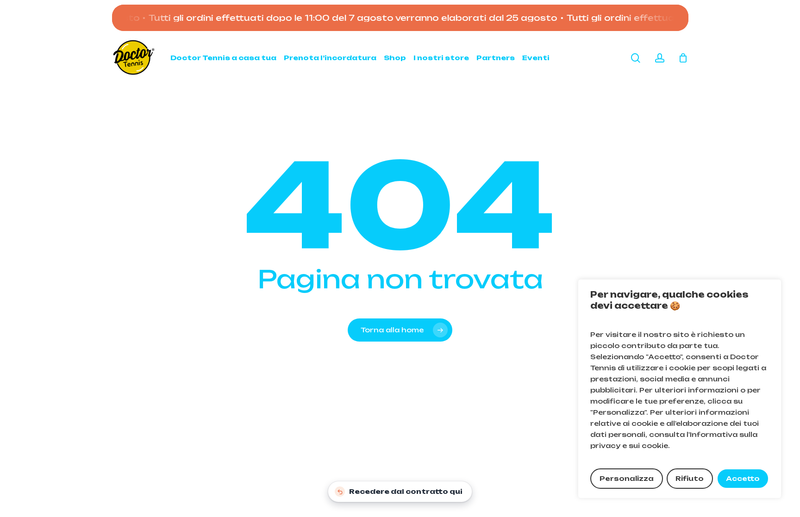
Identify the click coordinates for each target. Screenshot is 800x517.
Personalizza (627, 478)
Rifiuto (689, 478)
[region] (679, 388)
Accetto (743, 478)
